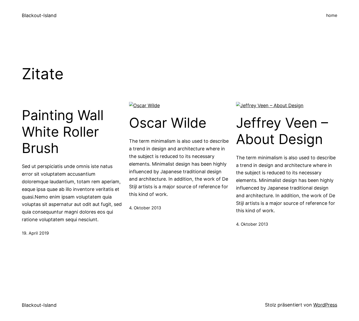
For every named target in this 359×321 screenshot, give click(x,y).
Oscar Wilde (167, 123)
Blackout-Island (39, 15)
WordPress (325, 305)
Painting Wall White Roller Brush (63, 131)
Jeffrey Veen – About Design (282, 131)
